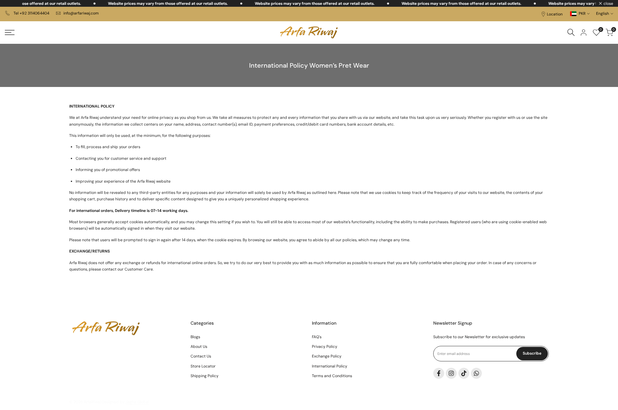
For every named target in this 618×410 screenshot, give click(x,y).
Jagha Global (137, 402)
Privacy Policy (324, 346)
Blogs (195, 336)
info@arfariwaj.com (81, 13)
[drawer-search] (571, 32)
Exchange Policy (327, 356)
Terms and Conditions (332, 375)
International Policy (329, 366)
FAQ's (317, 336)
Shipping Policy (205, 375)
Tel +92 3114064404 (31, 13)
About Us (199, 346)
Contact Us (201, 356)
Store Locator (203, 366)
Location (555, 14)
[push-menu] (9, 32)
